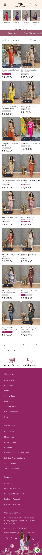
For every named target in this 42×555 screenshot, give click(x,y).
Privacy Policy (10, 448)
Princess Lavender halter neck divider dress (10, 291)
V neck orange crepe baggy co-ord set (30, 181)
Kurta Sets (8, 401)
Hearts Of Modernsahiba (15, 494)
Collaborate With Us (13, 504)
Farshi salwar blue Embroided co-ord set (9, 328)
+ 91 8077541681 (19, 528)
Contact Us (9, 432)
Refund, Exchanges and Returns (17, 453)
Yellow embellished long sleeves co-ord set (10, 107)
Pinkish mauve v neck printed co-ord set (28, 218)
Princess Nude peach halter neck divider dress (30, 255)
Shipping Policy (10, 463)
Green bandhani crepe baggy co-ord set (29, 328)
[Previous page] (4, 345)
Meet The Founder (12, 489)
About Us (8, 483)
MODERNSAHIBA (17, 552)
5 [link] (36, 345)
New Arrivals (9, 380)
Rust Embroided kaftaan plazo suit (10, 71)
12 (27, 350)
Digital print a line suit (29, 107)
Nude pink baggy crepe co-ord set (10, 218)
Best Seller (9, 385)
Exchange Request (12, 499)
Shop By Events (11, 406)
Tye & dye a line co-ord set (30, 143)
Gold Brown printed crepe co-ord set (11, 181)
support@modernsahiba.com (22, 533)
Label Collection (11, 412)
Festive (7, 391)
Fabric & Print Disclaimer (15, 458)
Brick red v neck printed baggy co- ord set (10, 255)
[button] (4, 4)
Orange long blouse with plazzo (10, 144)
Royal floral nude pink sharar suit (29, 71)
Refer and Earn (10, 442)
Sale (6, 417)
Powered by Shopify (30, 552)
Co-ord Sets (9, 396)
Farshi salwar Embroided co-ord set (29, 291)
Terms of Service (11, 469)
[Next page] (33, 350)
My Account (9, 437)
